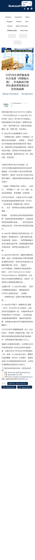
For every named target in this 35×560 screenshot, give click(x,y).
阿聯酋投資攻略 (12, 30)
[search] (31, 7)
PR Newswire (27, 94)
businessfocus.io (26, 377)
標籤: (4, 383)
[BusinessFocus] (17, 5)
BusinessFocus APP (15, 375)
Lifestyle (9, 26)
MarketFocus (23, 379)
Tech (26, 21)
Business (8, 17)
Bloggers (10, 21)
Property (19, 21)
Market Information (22, 26)
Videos (27, 17)
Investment (18, 17)
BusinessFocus (25, 372)
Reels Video (24, 30)
